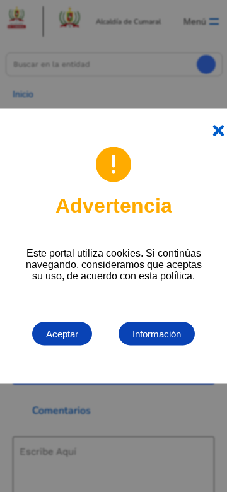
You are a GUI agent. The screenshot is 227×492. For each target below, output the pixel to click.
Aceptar (62, 334)
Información (156, 334)
